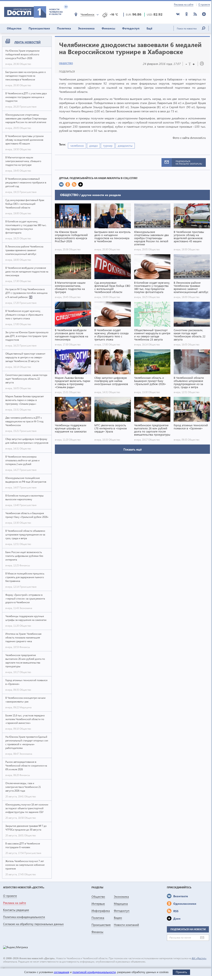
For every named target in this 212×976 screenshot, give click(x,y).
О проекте (204, 4)
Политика (64, 28)
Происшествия (39, 28)
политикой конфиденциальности (94, 972)
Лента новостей (27, 42)
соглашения (61, 972)
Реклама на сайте (183, 4)
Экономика (86, 28)
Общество (14, 28)
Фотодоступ (131, 28)
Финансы (108, 28)
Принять (181, 972)
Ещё (149, 28)
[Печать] (202, 64)
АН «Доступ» (199, 958)
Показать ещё (132, 449)
